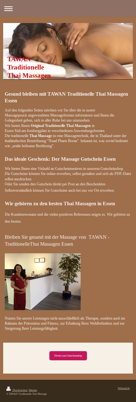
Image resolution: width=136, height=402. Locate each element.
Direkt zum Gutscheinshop (68, 355)
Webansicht (124, 388)
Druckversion (20, 390)
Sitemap (33, 390)
